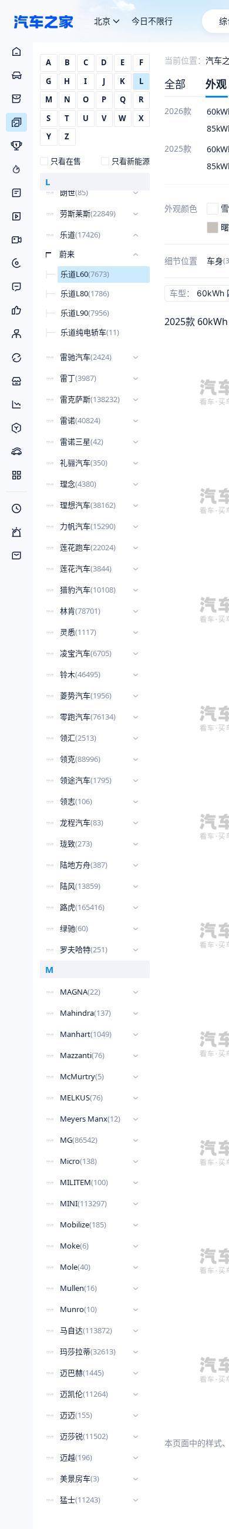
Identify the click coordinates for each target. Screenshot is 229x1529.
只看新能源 (131, 161)
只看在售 (65, 161)
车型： (182, 293)
